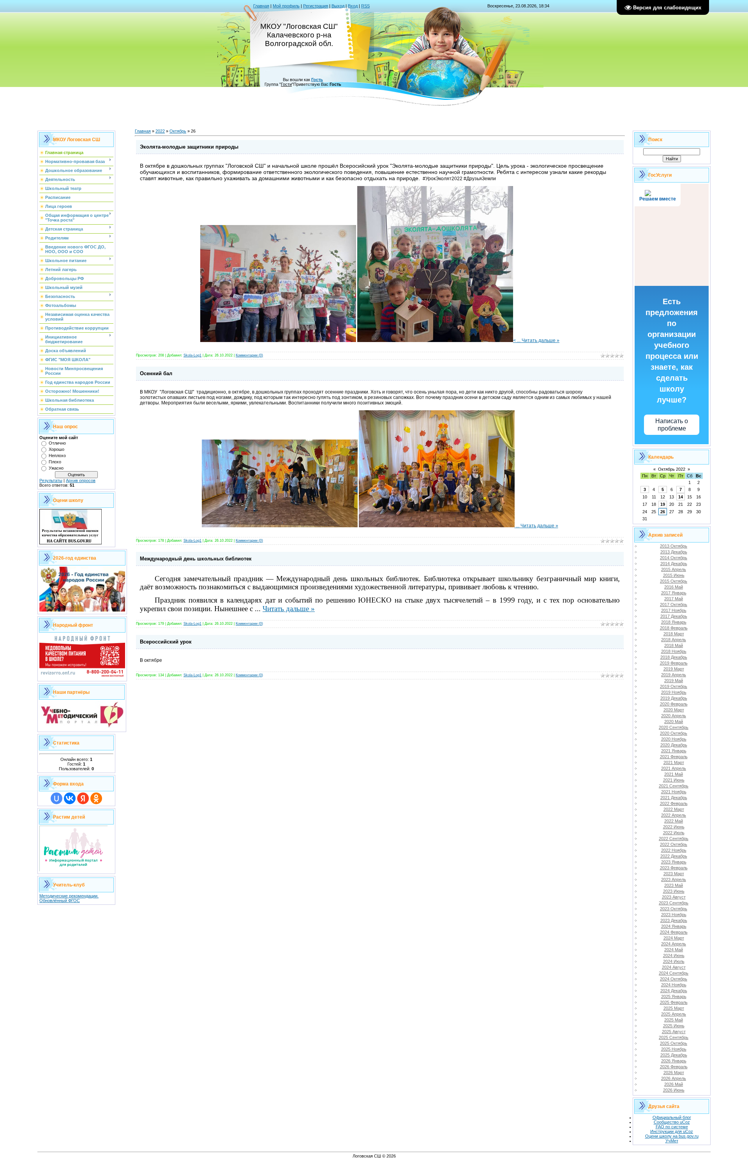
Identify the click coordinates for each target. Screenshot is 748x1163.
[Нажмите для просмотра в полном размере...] (278, 340)
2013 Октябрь (673, 546)
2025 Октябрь (673, 1043)
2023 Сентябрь (673, 903)
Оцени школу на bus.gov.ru (672, 1136)
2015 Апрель (673, 569)
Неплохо (57, 455)
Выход (338, 6)
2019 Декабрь (673, 698)
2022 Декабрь (673, 856)
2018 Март (673, 633)
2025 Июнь (673, 1025)
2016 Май (673, 587)
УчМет (671, 1140)
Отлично (57, 443)
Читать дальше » (540, 340)
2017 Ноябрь (673, 610)
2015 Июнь (673, 575)
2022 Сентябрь (673, 838)
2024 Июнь (673, 955)
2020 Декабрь (673, 745)
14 (680, 497)
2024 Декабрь (673, 990)
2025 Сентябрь (673, 1037)
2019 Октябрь (673, 686)
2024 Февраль (674, 932)
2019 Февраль (674, 663)
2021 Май (673, 774)
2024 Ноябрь (673, 984)
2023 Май (673, 885)
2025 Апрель (673, 1014)
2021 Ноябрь (673, 791)
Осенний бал (156, 373)
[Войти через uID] (56, 798)
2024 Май (673, 949)
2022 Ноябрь (673, 850)
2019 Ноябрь (673, 692)
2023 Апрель (673, 879)
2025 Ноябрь (673, 1049)
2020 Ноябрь (673, 739)
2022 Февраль (674, 803)
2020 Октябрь (673, 733)
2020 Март (673, 709)
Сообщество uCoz (672, 1122)
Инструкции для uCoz (671, 1131)
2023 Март (673, 873)
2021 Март (673, 762)
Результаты (50, 480)
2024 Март (673, 938)
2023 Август (674, 897)
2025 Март (673, 1008)
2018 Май (673, 645)
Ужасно (56, 468)
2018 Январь (673, 622)
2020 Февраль (674, 704)
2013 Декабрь (673, 552)
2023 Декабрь (673, 920)
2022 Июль (673, 832)
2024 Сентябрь (673, 973)
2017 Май (673, 598)
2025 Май (673, 1020)
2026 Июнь (673, 1090)
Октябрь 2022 (671, 469)
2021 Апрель (673, 768)
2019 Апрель (673, 674)
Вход (353, 6)
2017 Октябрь (673, 604)
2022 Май (673, 821)
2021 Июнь (673, 780)
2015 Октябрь (673, 581)
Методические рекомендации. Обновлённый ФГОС (69, 898)
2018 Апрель (673, 639)
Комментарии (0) (249, 355)
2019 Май (673, 680)
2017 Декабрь (673, 616)
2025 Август (674, 1031)
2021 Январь (673, 750)
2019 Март (673, 669)
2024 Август (674, 967)
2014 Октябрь (673, 557)
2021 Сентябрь (673, 786)
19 (662, 504)
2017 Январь (673, 592)
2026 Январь (673, 1060)
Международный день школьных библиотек (196, 559)
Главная (261, 6)
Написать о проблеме (671, 425)
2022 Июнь (673, 826)
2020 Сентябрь (673, 727)
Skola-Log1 (192, 355)
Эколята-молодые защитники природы (189, 147)
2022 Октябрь (673, 844)
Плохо (55, 461)
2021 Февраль (674, 756)
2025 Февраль (674, 1002)
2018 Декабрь (673, 657)
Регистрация (315, 6)
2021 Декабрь (673, 797)
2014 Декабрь (673, 563)
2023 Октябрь (673, 908)
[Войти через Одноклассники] (96, 798)
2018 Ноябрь (673, 651)
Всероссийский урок (166, 642)
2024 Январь (673, 926)
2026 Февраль (674, 1066)
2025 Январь (673, 996)
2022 (160, 131)
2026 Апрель (673, 1078)
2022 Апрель (673, 815)
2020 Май (673, 721)
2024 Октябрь (673, 979)
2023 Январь (673, 862)
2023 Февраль (674, 867)
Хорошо (56, 449)
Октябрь (177, 131)
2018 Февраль (674, 628)
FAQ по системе (672, 1126)
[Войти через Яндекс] (83, 798)
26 (662, 511)
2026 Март (673, 1072)
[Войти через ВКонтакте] (70, 798)
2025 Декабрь (673, 1055)
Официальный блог (672, 1117)
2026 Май (673, 1084)
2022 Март (673, 809)
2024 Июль (673, 961)
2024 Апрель (673, 943)
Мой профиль (286, 6)
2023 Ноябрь (673, 914)
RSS (365, 6)
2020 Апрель (673, 715)
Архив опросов (80, 480)
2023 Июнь (673, 891)
